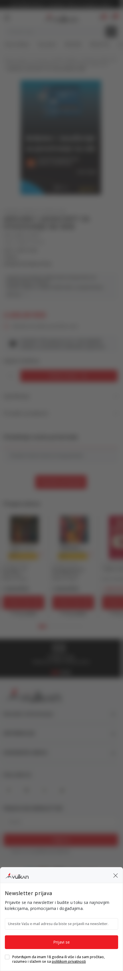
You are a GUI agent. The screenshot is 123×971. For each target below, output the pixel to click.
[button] (115, 875)
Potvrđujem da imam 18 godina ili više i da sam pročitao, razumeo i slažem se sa (58, 959)
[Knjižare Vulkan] (17, 875)
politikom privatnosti (69, 961)
